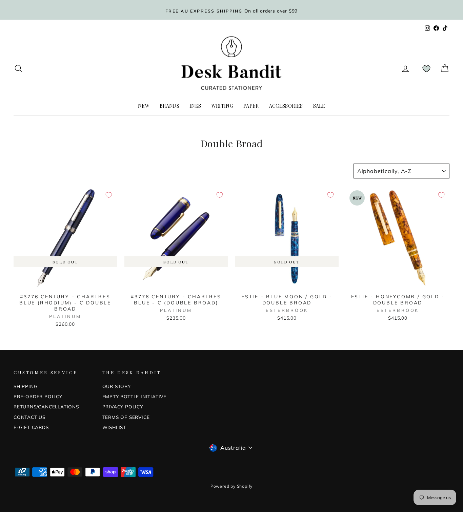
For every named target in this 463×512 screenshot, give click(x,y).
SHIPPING (25, 386)
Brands (169, 106)
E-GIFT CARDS (31, 427)
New (143, 106)
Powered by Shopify (231, 486)
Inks (195, 106)
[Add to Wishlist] (109, 195)
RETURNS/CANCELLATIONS (46, 406)
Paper (251, 106)
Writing (222, 106)
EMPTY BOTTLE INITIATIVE (134, 396)
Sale (319, 106)
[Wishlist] (426, 68)
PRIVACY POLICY (122, 406)
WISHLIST (114, 427)
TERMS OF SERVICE (126, 417)
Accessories (286, 106)
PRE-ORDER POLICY (38, 396)
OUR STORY (116, 386)
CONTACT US (29, 417)
